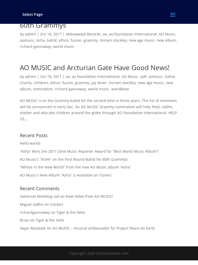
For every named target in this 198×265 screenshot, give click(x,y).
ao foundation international (133, 34)
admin (30, 34)
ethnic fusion (70, 40)
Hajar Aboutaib (33, 228)
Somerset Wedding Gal (39, 196)
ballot (52, 40)
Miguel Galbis (32, 204)
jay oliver (99, 82)
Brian (24, 220)
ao (105, 34)
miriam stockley (113, 40)
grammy (91, 40)
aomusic (27, 40)
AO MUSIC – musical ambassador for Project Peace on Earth (103, 228)
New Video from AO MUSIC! (89, 196)
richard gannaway (35, 46)
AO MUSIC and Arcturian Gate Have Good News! (95, 67)
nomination (43, 88)
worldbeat (120, 88)
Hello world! (30, 143)
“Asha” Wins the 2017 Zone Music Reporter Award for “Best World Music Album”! (89, 151)
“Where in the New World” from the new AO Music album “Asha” (75, 167)
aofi (143, 76)
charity (26, 82)
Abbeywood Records (83, 34)
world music (63, 46)
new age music (142, 40)
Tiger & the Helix (70, 212)
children (41, 82)
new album (166, 40)
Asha (40, 40)
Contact (56, 204)
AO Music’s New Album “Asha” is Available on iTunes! (66, 175)
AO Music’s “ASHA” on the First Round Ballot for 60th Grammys (74, 159)
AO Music (167, 34)
